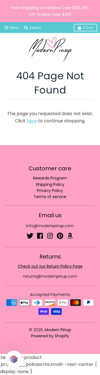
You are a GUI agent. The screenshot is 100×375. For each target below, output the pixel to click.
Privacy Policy (50, 190)
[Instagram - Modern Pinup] (50, 235)
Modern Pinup (58, 330)
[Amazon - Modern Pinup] (70, 235)
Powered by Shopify (50, 336)
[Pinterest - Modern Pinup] (60, 235)
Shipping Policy (50, 184)
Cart (88, 27)
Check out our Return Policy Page (50, 266)
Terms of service (50, 196)
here (32, 121)
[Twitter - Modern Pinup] (30, 235)
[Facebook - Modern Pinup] (40, 235)
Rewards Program (50, 178)
